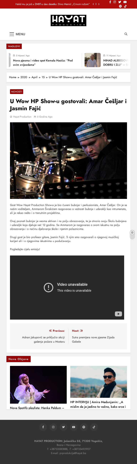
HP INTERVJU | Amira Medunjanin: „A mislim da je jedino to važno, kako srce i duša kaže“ (98, 407)
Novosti (16, 91)
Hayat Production (22, 116)
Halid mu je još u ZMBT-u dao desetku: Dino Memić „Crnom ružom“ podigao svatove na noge (53, 4)
